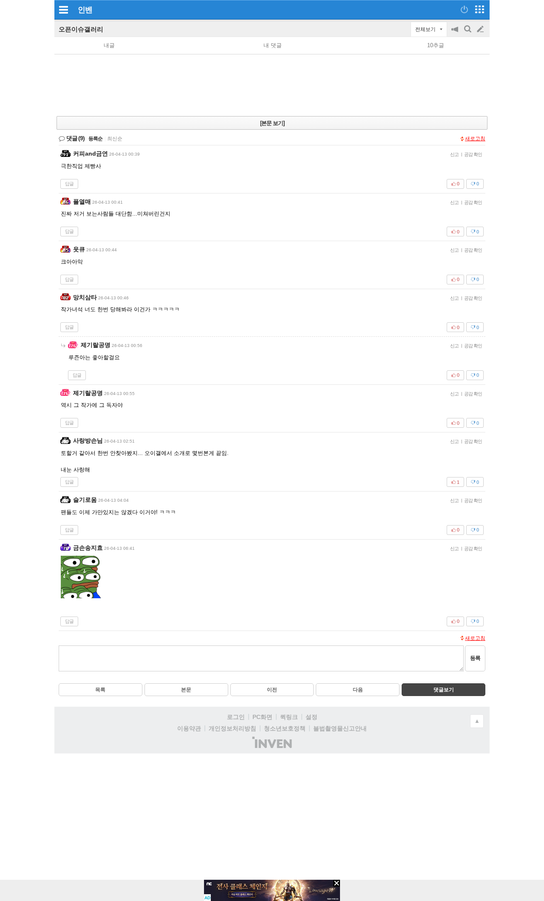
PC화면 (262, 716)
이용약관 (189, 728)
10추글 (435, 45)
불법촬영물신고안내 (340, 728)
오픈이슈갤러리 (81, 29)
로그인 (236, 716)
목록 (100, 690)
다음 (358, 690)
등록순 (95, 139)
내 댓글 (273, 45)
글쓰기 (481, 29)
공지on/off (455, 33)
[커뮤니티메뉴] (63, 9)
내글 (109, 45)
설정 (311, 716)
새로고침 (475, 139)
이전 (272, 690)
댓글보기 (444, 690)
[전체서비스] (479, 9)
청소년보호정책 (285, 728)
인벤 (85, 10)
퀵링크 (289, 716)
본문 (186, 690)
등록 (475, 658)
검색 (468, 33)
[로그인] (464, 9)
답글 (69, 183)
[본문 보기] (272, 123)
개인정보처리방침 (232, 728)
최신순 (114, 139)
